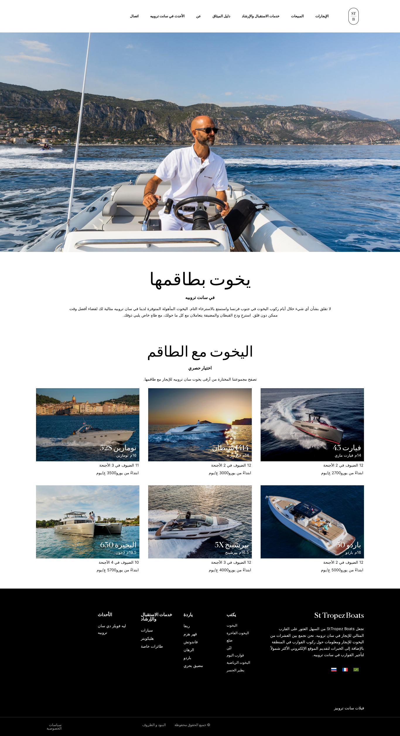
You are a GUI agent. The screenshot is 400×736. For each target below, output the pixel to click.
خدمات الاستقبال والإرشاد (260, 16)
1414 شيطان (230, 448)
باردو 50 (348, 545)
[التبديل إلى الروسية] (333, 669)
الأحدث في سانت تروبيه (167, 16)
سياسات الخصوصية (54, 726)
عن (198, 16)
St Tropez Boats (339, 616)
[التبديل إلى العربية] (356, 669)
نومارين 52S (118, 448)
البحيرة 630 (118, 545)
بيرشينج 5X (232, 545)
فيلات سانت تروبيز (349, 708)
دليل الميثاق (221, 16)
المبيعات (297, 16)
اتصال (134, 16)
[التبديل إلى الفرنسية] (345, 669)
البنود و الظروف (154, 725)
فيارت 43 (347, 448)
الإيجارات (322, 16)
